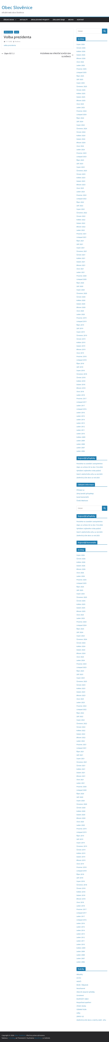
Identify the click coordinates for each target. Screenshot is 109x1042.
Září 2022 (80, 206)
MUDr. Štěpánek (82, 985)
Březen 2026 (81, 58)
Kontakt (80, 20)
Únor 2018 (80, 392)
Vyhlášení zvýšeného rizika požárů (89, 471)
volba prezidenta (10, 45)
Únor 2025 (80, 104)
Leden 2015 (81, 416)
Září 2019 (80, 328)
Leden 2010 (81, 434)
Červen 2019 (81, 339)
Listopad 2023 (81, 157)
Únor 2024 (80, 146)
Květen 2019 (81, 342)
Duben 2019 (81, 346)
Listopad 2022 (81, 199)
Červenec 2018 (82, 374)
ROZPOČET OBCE (83, 999)
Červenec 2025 (82, 86)
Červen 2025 (81, 90)
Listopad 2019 (81, 321)
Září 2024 (80, 122)
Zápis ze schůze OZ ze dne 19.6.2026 (90, 467)
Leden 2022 (81, 230)
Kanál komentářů (83, 497)
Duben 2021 (81, 262)
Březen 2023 (81, 185)
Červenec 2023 (82, 171)
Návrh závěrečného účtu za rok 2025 (90, 474)
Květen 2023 (81, 178)
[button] (15, 19)
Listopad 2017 (81, 402)
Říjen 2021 (80, 241)
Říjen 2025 (80, 76)
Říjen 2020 (80, 283)
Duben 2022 (81, 223)
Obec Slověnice (17, 7)
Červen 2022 (81, 216)
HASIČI (79, 981)
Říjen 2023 (80, 160)
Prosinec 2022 (81, 195)
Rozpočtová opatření (84, 1002)
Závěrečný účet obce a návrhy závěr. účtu (91, 1020)
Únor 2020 (80, 311)
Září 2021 (80, 244)
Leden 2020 (81, 314)
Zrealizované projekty (40, 20)
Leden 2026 (81, 65)
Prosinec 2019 (81, 318)
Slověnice (17, 41)
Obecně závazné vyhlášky (86, 992)
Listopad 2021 (81, 237)
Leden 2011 (81, 430)
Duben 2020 (81, 304)
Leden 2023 (81, 192)
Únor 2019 (80, 353)
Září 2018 (80, 367)
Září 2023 (80, 164)
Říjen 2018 (80, 363)
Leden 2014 (81, 420)
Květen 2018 (81, 381)
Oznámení (80, 995)
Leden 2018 (81, 395)
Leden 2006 (81, 451)
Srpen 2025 (81, 83)
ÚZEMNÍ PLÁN (81, 1009)
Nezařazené (81, 988)
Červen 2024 (81, 132)
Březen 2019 (81, 349)
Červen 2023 (81, 174)
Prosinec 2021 (81, 234)
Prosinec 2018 (81, 356)
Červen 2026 (81, 48)
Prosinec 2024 (81, 111)
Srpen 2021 (81, 248)
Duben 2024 (81, 139)
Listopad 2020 (81, 279)
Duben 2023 (81, 181)
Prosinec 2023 (81, 153)
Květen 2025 (81, 93)
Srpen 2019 (81, 332)
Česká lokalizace (82, 501)
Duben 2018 (81, 384)
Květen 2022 (81, 220)
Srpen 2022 (81, 209)
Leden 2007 (81, 448)
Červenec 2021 (82, 251)
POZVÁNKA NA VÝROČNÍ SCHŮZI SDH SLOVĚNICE (55, 55)
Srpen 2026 (81, 44)
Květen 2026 (81, 51)
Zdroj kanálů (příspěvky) (85, 494)
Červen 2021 (81, 255)
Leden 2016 (81, 413)
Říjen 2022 (80, 202)
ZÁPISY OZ (80, 1016)
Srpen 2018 (81, 370)
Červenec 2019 (82, 335)
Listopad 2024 (81, 114)
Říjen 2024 (80, 118)
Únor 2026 (80, 62)
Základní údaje (59, 20)
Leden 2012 (81, 427)
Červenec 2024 (82, 129)
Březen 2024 (81, 143)
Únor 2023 (80, 188)
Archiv (71, 20)
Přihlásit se (80, 490)
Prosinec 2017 (81, 399)
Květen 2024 (81, 136)
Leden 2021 (81, 272)
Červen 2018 (81, 377)
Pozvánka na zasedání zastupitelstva (90, 464)
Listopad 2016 (81, 409)
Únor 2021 (80, 269)
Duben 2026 (81, 55)
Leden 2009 (81, 441)
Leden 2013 (81, 423)
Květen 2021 (81, 258)
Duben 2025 (81, 97)
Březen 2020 (81, 307)
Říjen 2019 (80, 325)
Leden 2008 (81, 444)
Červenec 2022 (82, 213)
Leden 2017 (81, 406)
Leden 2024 (81, 150)
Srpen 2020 (81, 290)
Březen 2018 (81, 388)
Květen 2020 (81, 300)
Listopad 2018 (81, 360)
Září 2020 (80, 286)
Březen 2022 (81, 227)
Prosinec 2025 (81, 69)
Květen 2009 (81, 437)
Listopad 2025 (81, 72)
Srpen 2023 (81, 167)
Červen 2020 (81, 297)
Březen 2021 (81, 265)
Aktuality (24, 20)
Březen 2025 (81, 100)
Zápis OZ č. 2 (9, 53)
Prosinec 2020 (81, 276)
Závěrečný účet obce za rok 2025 (88, 478)
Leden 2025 (81, 107)
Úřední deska (8, 20)
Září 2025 (80, 79)
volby (16, 32)
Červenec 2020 (82, 293)
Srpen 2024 (81, 125)
